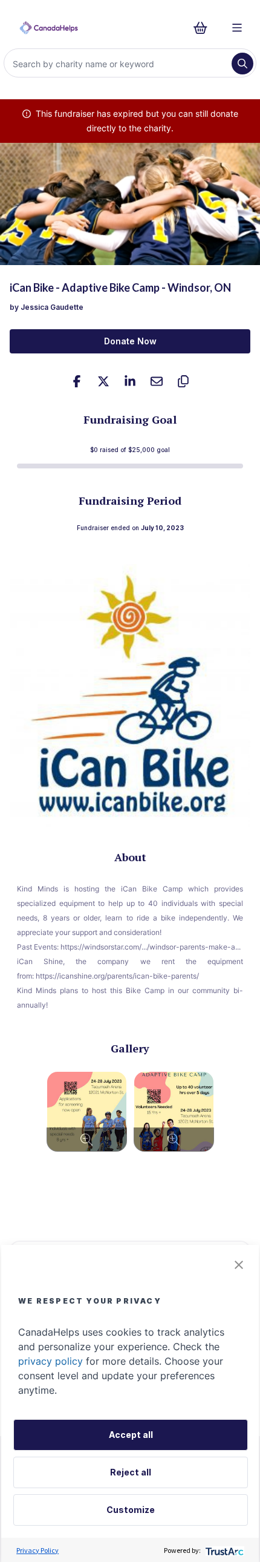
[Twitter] (103, 381)
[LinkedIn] (130, 381)
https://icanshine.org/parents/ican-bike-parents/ (117, 975)
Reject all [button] (130, 1472)
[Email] (157, 381)
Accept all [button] (131, 1434)
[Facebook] (77, 381)
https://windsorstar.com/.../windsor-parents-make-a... (150, 946)
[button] (239, 1265)
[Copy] (183, 381)
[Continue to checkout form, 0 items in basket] (204, 27)
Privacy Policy (37, 1550)
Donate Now (130, 341)
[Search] (242, 63)
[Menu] (237, 27)
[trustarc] (223, 1550)
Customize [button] (130, 1510)
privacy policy (50, 1361)
